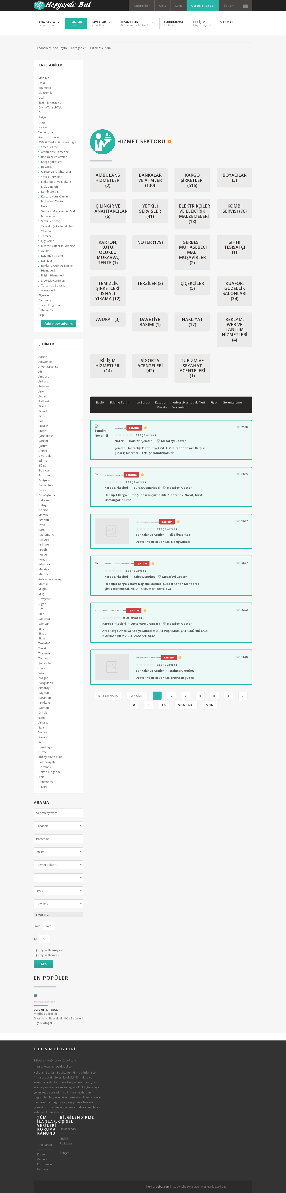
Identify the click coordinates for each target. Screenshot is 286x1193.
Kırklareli (44, 544)
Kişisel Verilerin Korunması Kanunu (44, 1161)
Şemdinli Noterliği (120, 428)
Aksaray (44, 688)
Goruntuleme (232, 402)
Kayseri (43, 539)
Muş (41, 594)
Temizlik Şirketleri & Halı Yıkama (107, 290)
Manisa (43, 574)
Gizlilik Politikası (66, 1140)
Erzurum (44, 475)
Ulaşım (42, 122)
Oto (40, 112)
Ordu (41, 609)
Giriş (162, 6)
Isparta (43, 510)
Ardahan (44, 722)
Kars (41, 530)
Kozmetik (44, 88)
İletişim (229, 6)
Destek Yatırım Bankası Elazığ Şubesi (147, 522)
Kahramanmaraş (49, 579)
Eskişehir (44, 480)
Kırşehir (43, 550)
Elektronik (45, 93)
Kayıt (178, 6)
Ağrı (41, 371)
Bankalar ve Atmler (150, 180)
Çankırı (43, 441)
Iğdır (41, 727)
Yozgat (43, 678)
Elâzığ (42, 465)
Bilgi (41, 315)
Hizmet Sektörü (48, 147)
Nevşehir (44, 599)
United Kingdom (49, 305)
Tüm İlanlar (44, 1145)
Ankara (43, 381)
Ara (43, 964)
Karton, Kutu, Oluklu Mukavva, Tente (108, 252)
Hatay (42, 505)
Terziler (150, 283)
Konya (42, 559)
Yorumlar (179, 407)
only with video (48, 955)
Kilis (41, 742)
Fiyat (214, 402)
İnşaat (42, 127)
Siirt (41, 628)
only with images (50, 950)
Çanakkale (45, 436)
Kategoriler (141, 6)
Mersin (43, 515)
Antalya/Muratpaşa (145, 624)
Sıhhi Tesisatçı (234, 247)
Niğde (42, 604)
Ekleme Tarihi (120, 402)
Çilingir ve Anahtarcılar (111, 211)
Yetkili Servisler (150, 211)
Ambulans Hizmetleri (108, 180)
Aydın (42, 396)
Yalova (43, 732)
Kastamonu (46, 535)
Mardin (43, 584)
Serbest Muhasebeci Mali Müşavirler (193, 252)
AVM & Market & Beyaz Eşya (57, 142)
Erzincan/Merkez (182, 671)
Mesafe (162, 407)
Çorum (42, 446)
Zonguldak (45, 683)
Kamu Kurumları (49, 137)
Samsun (44, 624)
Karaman (44, 698)
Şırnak (42, 713)
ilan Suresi (142, 402)
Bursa (42, 431)
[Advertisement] (171, 91)
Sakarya (44, 619)
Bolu (41, 421)
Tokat (42, 648)
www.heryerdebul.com (75, 1082)
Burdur (43, 426)
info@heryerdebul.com (60, 1060)
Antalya (43, 386)
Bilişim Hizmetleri (108, 366)
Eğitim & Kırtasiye (49, 102)
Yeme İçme (45, 132)
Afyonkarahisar (49, 367)
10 (164, 705)
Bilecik (42, 406)
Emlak (42, 83)
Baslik (100, 402)
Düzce (42, 752)
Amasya (43, 376)
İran (41, 777)
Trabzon (44, 653)
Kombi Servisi (235, 208)
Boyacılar (234, 177)
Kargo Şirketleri (192, 180)
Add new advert (58, 323)
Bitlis (41, 416)
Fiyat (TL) (42, 915)
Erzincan (44, 470)
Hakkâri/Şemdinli (141, 441)
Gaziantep (45, 485)
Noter (150, 242)
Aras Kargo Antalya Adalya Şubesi (114, 610)
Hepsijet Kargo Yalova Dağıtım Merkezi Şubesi (119, 564)
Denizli (43, 451)
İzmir (41, 525)
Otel (41, 98)
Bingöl (42, 411)
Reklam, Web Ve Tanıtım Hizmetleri (234, 329)
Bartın (42, 717)
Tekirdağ (44, 643)
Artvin (42, 391)
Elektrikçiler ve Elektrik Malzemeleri (194, 213)
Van (41, 673)
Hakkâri (43, 500)
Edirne (42, 461)
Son (210, 705)
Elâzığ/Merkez (179, 535)
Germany (44, 300)
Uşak (41, 668)
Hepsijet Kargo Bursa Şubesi (114, 475)
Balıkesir (44, 401)
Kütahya (44, 564)
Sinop (42, 633)
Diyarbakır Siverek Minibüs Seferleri (44, 1002)
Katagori (161, 402)
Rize (41, 614)
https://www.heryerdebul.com (54, 1066)
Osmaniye (45, 747)
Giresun (43, 490)
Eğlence (43, 295)
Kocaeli (43, 554)
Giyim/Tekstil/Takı (50, 107)
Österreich (45, 310)
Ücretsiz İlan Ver (203, 6)
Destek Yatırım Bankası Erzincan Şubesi (148, 657)
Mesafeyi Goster (173, 441)
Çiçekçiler (192, 285)
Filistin (42, 787)
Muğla (42, 589)
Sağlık (42, 117)
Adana (42, 357)
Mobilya (43, 78)
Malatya (43, 569)
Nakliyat (192, 321)
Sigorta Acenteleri (150, 366)
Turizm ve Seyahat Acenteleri (192, 368)
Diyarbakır (45, 456)
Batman (43, 708)
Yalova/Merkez (144, 577)
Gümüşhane (46, 495)
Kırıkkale (44, 703)
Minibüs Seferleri (46, 1014)
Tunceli (43, 658)
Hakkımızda (68, 1129)
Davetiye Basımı (150, 321)
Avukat (108, 319)
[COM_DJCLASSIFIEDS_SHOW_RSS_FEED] (169, 141)
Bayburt (43, 693)
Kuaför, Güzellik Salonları (234, 290)
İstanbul (44, 520)
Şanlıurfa (44, 663)
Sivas (42, 638)
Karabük (44, 737)
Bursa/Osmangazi (146, 488)
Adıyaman (45, 362)
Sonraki (186, 705)
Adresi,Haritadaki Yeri (189, 402)
